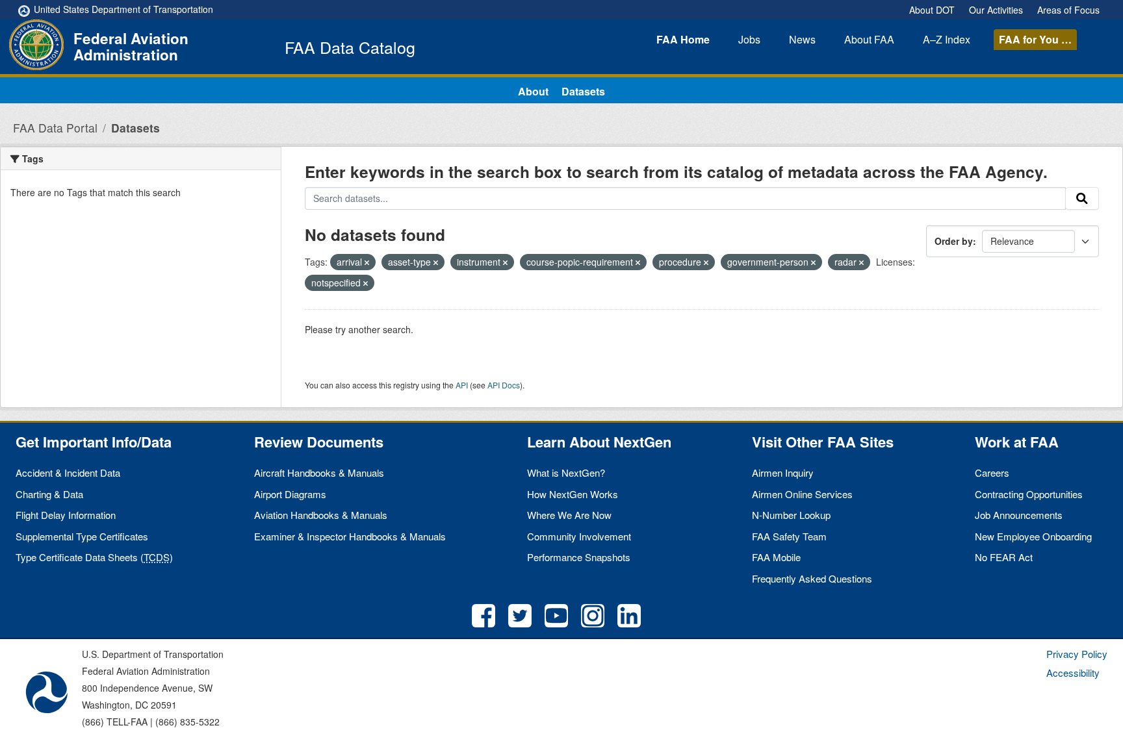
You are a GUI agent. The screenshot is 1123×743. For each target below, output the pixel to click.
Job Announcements (1019, 515)
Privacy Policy (1076, 654)
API (462, 384)
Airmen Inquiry (783, 472)
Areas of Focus (1068, 9)
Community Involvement (579, 536)
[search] (1082, 198)
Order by (954, 240)
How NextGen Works (572, 494)
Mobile (776, 557)
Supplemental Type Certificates (82, 536)
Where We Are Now (569, 515)
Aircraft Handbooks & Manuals (319, 472)
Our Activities (996, 9)
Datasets (583, 91)
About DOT (932, 9)
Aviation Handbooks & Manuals (320, 515)
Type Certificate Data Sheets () (94, 557)
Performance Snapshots (578, 557)
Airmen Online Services (802, 494)
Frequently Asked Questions (812, 578)
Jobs (749, 39)
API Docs (503, 384)
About (869, 39)
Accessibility (1073, 672)
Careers (992, 472)
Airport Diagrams (290, 494)
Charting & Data (49, 494)
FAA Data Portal (55, 128)
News (802, 39)
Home (683, 39)
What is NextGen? (566, 472)
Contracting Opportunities (1029, 494)
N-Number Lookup (791, 515)
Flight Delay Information (66, 515)
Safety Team (789, 536)
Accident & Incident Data (68, 472)
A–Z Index (946, 39)
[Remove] (367, 262)
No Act (1004, 557)
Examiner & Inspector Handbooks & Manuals (350, 536)
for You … (1035, 39)
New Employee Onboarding (1033, 536)
